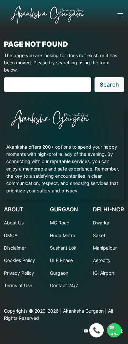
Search (109, 84)
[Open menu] (120, 15)
